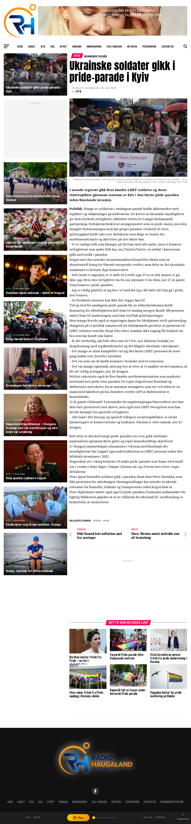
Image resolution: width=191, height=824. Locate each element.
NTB (43, 46)
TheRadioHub (183, 819)
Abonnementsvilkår (95, 56)
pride (98, 521)
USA (52, 46)
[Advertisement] (35, 131)
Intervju (132, 46)
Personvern (149, 46)
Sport (63, 46)
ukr (107, 521)
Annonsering (94, 46)
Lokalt (31, 46)
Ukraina (76, 46)
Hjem (20, 46)
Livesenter (167, 46)
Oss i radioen (114, 46)
